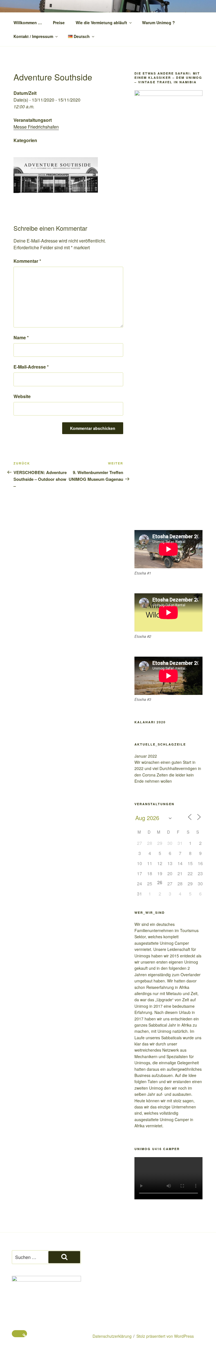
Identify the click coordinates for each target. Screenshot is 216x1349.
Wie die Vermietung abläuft (101, 22)
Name (21, 337)
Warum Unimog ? (158, 22)
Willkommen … (28, 22)
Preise (59, 22)
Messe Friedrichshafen (36, 127)
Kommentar (27, 261)
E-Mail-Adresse (31, 366)
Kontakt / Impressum (33, 36)
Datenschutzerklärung (112, 1336)
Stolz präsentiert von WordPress (165, 1336)
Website (22, 396)
